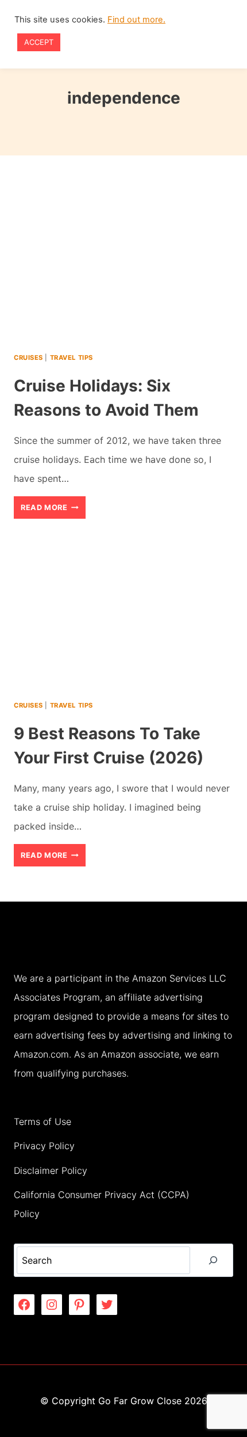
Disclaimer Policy (50, 1170)
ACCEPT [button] (38, 42)
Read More (53, 510)
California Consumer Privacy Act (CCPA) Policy (102, 1204)
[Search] (213, 1260)
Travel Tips (71, 357)
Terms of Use (42, 1121)
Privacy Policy (44, 1145)
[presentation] (123, 265)
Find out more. (136, 19)
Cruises (28, 357)
